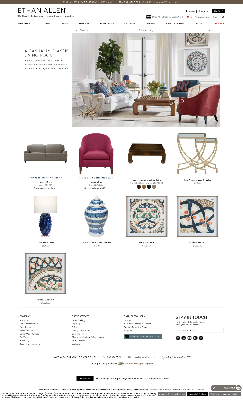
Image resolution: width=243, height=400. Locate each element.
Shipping (76, 323)
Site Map (176, 389)
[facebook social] (183, 338)
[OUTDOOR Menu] (137, 23)
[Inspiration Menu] (75, 15)
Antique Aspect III (45, 299)
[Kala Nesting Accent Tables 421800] (197, 153)
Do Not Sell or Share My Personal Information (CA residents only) (85, 389)
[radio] (139, 187)
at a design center (150, 2)
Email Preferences (79, 334)
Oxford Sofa (46, 181)
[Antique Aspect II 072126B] (197, 216)
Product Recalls (78, 340)
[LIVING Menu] (52, 23)
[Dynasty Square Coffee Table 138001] (147, 153)
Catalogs (127, 320)
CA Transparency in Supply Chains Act (126, 389)
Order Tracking (78, 320)
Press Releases (26, 327)
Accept (197, 394)
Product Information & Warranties (138, 323)
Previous (84, 30)
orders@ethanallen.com (143, 357)
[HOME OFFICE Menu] (115, 23)
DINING (64, 23)
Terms (93, 397)
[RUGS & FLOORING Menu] (186, 23)
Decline (225, 394)
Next (210, 30)
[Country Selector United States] (190, 17)
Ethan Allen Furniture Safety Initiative (88, 337)
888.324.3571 (114, 357)
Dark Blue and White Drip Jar (96, 242)
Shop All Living (146, 30)
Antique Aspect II (197, 242)
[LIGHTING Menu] (157, 23)
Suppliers (128, 330)
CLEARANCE (218, 23)
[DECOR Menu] (203, 23)
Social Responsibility (29, 323)
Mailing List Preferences (82, 330)
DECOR (198, 23)
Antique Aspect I (147, 242)
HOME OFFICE (107, 23)
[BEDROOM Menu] (91, 23)
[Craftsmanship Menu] (44, 15)
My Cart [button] (218, 11)
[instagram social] (178, 338)
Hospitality (24, 340)
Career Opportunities (29, 334)
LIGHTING (150, 23)
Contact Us (76, 344)
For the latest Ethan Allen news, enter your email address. (190, 323)
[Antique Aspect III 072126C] (45, 273)
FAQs (74, 327)
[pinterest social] (189, 338)
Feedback (85, 378)
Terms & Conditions (149, 389)
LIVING (46, 23)
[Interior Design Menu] (61, 15)
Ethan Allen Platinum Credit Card (144, 336)
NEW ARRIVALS (25, 23)
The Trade (24, 337)
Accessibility (54, 389)
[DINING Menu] (70, 23)
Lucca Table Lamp (45, 242)
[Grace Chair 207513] (96, 153)
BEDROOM (84, 23)
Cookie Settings (164, 389)
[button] (204, 12)
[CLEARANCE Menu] (226, 23)
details (108, 2)
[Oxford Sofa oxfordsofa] (45, 153)
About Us (24, 320)
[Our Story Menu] (28, 15)
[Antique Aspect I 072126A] (147, 216)
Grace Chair (96, 181)
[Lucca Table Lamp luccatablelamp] (45, 216)
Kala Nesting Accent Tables (197, 179)
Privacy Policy (44, 389)
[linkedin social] (201, 338)
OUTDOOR (129, 23)
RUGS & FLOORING (175, 23)
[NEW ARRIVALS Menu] (34, 23)
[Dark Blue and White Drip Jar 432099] (96, 216)
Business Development (30, 344)
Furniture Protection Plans (135, 327)
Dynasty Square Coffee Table (146, 179)
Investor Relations (27, 330)
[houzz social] (195, 338)
